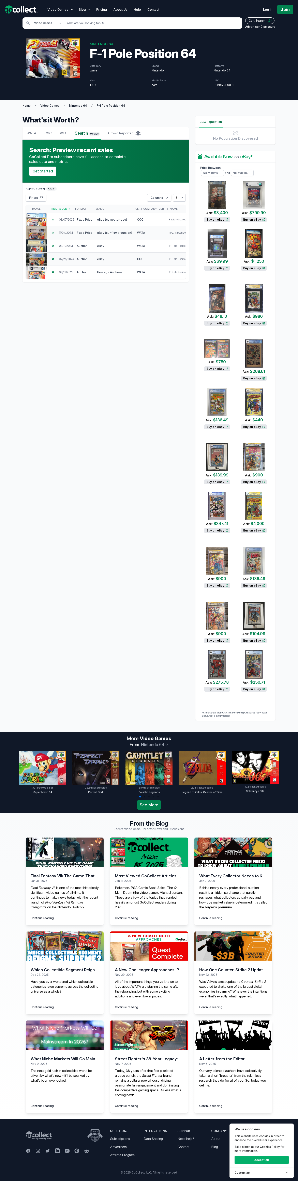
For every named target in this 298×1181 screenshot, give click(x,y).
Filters (33, 197)
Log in (267, 9)
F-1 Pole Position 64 (111, 105)
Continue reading (42, 918)
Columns (157, 197)
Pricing (101, 9)
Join (285, 9)
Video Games (49, 105)
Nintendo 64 (78, 105)
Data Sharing (153, 1139)
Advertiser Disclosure (260, 26)
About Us (120, 9)
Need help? (186, 1139)
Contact (153, 9)
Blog (214, 1147)
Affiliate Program (122, 1155)
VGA (63, 133)
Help (137, 9)
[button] (140, 796)
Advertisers (118, 1147)
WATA (31, 133)
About (215, 1139)
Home (27, 105)
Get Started (43, 171)
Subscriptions (120, 1139)
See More (149, 805)
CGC (48, 133)
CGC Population (210, 121)
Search (87, 133)
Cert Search (257, 20)
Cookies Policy (270, 1146)
